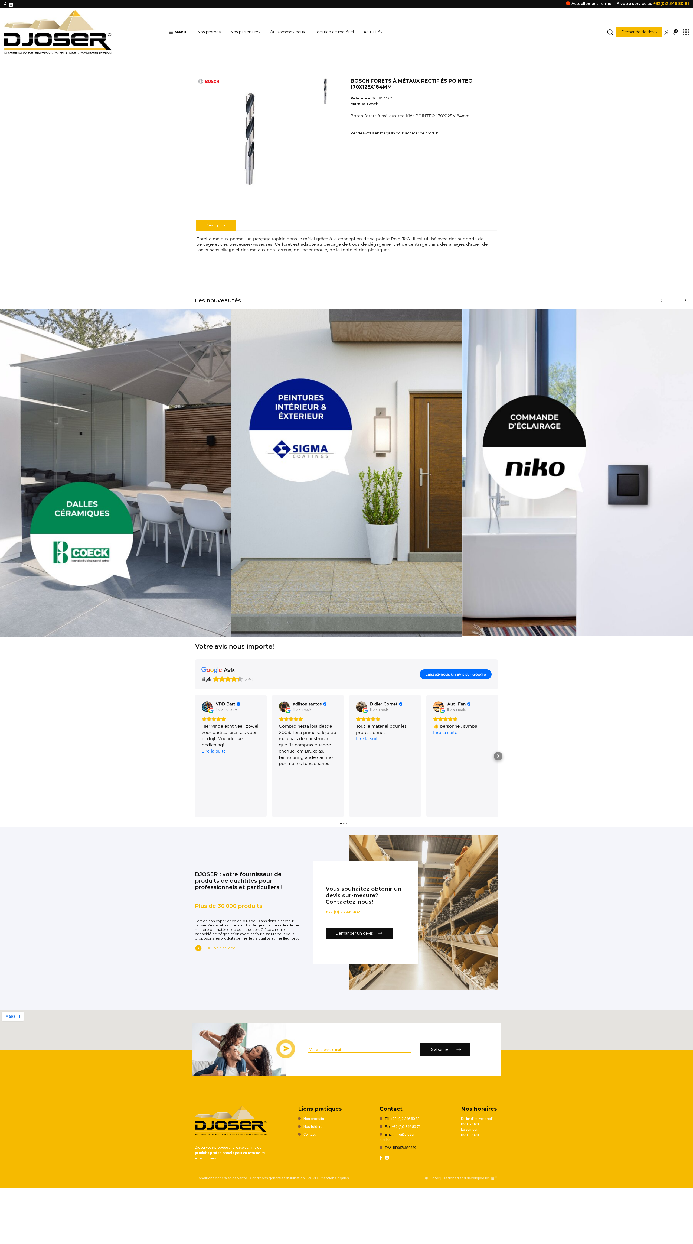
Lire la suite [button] (214, 751)
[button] (195, 756)
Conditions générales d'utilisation (277, 1178)
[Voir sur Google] (207, 706)
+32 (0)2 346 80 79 (406, 1127)
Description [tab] (216, 225)
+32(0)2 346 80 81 (671, 3)
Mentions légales (335, 1178)
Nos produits (313, 1119)
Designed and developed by (466, 1178)
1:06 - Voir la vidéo (220, 948)
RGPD (313, 1178)
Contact (309, 1134)
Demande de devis (639, 32)
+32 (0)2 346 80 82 (405, 1119)
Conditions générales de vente (221, 1178)
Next (680, 298)
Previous (666, 298)
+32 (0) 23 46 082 (343, 911)
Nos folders (312, 1127)
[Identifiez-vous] (666, 32)
